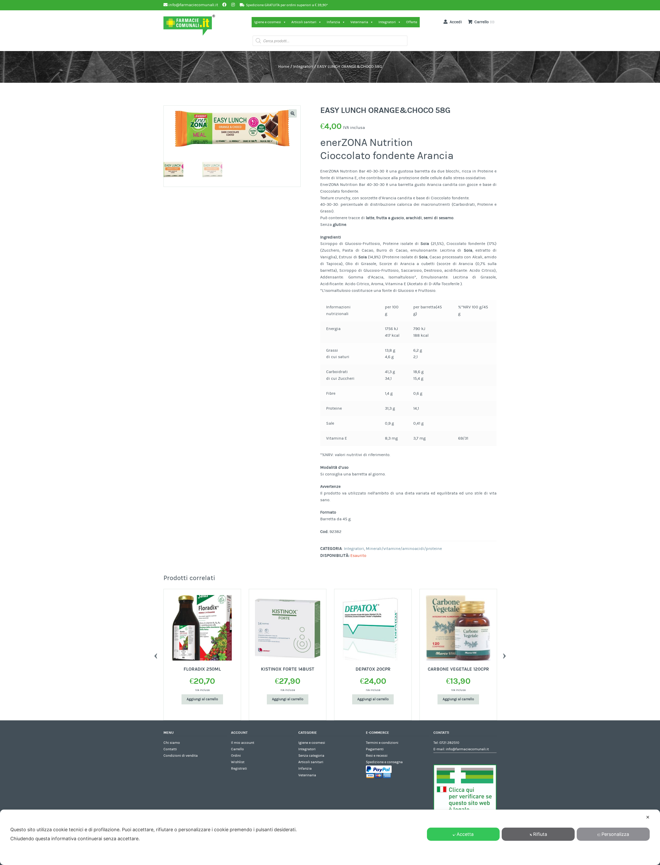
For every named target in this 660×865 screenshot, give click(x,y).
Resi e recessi (376, 756)
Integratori (387, 22)
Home (283, 66)
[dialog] (330, 837)
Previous (155, 654)
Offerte (411, 22)
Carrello (237, 749)
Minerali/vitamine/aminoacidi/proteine (404, 548)
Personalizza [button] (615, 834)
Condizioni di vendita (180, 756)
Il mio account (242, 743)
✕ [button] (648, 817)
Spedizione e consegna (384, 762)
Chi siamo (171, 743)
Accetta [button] (465, 834)
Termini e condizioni (382, 743)
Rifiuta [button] (540, 834)
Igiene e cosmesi (267, 22)
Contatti (170, 749)
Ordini (236, 756)
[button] (292, 113)
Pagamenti (375, 749)
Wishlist (237, 762)
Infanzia (333, 22)
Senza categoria (311, 756)
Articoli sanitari (303, 22)
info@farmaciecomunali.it (467, 749)
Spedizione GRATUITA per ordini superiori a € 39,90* (287, 5)
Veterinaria (359, 22)
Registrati (239, 769)
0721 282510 (449, 743)
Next (504, 654)
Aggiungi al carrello (202, 699)
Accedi (456, 22)
